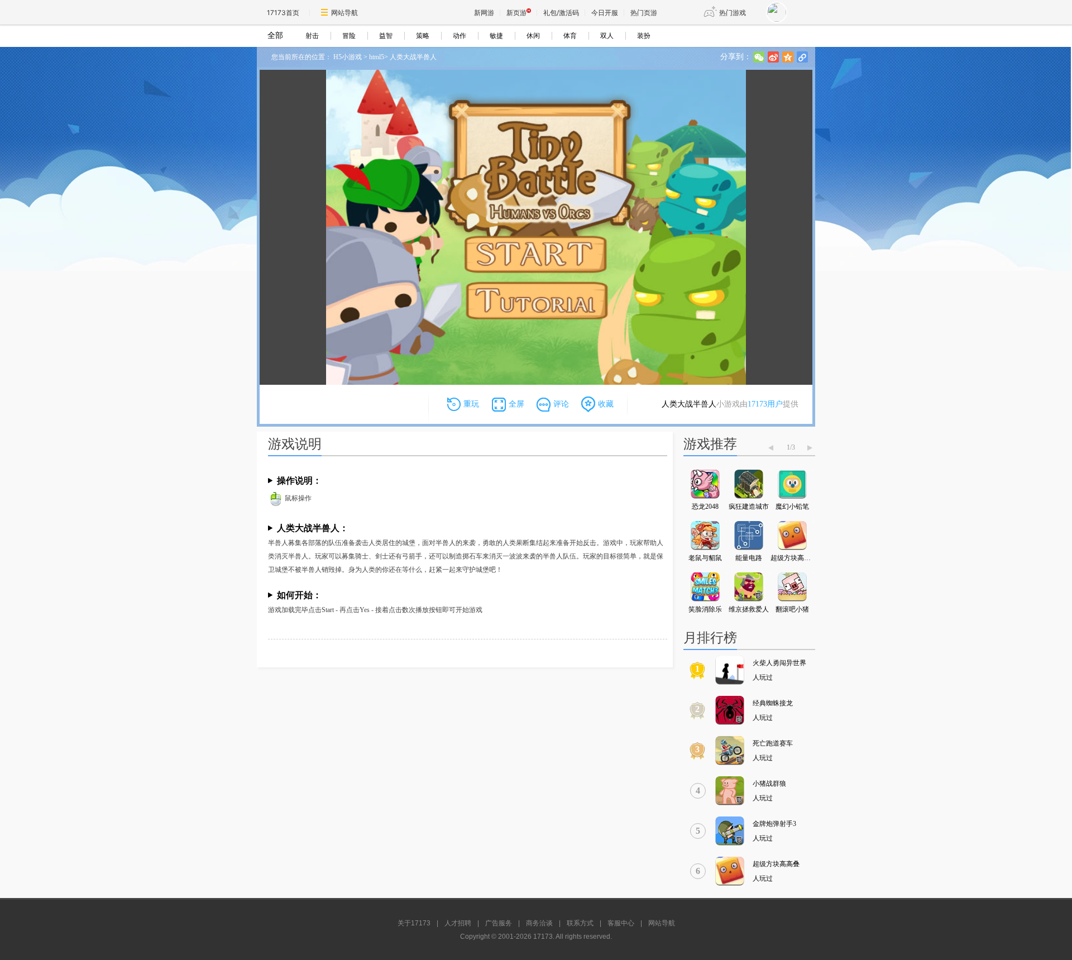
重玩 (471, 404)
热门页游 (643, 12)
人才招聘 (457, 923)
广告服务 (498, 923)
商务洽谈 (539, 923)
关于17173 (414, 923)
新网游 (484, 12)
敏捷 (496, 36)
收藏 (606, 404)
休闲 (533, 36)
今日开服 (604, 12)
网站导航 (344, 12)
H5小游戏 (347, 57)
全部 (275, 35)
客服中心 (620, 923)
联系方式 (580, 923)
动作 (459, 36)
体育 (570, 36)
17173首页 (283, 12)
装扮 (643, 36)
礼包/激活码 (561, 12)
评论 (561, 404)
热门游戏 (732, 12)
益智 (386, 36)
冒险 (349, 36)
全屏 (516, 404)
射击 (312, 36)
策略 (422, 36)
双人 (607, 36)
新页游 (516, 12)
